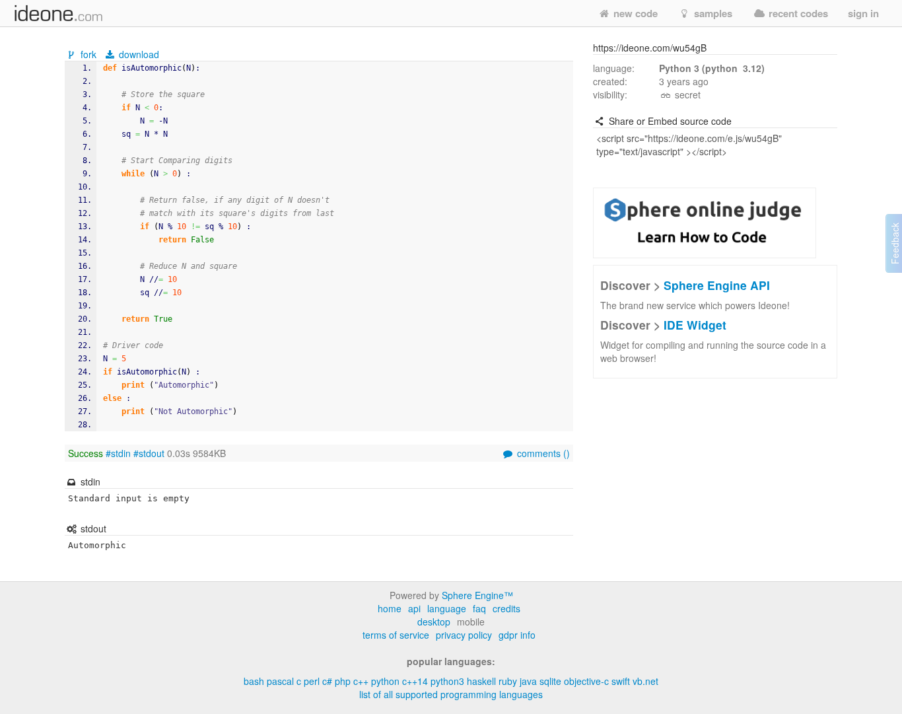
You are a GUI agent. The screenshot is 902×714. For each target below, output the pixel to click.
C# (327, 681)
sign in (863, 13)
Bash (254, 681)
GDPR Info (517, 634)
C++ (360, 681)
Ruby (508, 681)
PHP (343, 681)
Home (389, 608)
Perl (312, 681)
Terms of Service (396, 634)
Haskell (481, 681)
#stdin (118, 453)
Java (528, 681)
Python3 (447, 681)
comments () (542, 453)
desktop (433, 621)
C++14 (415, 681)
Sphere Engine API (717, 285)
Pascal (280, 681)
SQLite (550, 681)
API (414, 608)
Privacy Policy (464, 634)
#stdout (148, 453)
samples (711, 13)
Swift (620, 681)
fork (88, 54)
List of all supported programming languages (451, 694)
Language (446, 608)
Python (385, 681)
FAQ (479, 608)
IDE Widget (695, 324)
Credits (506, 608)
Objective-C (586, 681)
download (137, 54)
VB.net (645, 681)
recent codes (797, 13)
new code (634, 13)
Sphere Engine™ (477, 595)
